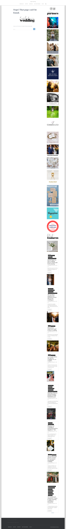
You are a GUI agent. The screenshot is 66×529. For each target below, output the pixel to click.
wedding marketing (50, 424)
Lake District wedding (51, 290)
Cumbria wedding (50, 288)
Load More (52, 512)
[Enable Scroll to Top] (64, 527)
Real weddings (50, 293)
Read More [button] (49, 272)
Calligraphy (49, 454)
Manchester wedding (51, 388)
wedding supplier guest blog (52, 258)
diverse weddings (50, 385)
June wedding (50, 489)
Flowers (49, 255)
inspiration (52, 255)
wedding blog (55, 293)
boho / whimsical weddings (51, 486)
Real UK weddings (50, 291)
